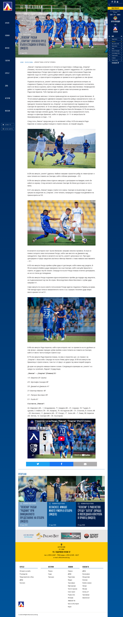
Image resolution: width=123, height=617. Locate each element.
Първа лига (71, 595)
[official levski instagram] (115, 2)
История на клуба (25, 571)
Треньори (51, 577)
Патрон (50, 571)
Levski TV (7, 124)
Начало (7, 23)
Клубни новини (87, 583)
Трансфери (71, 583)
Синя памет (71, 592)
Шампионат (86, 598)
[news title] (32, 489)
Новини (7, 35)
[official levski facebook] (112, 2)
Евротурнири (72, 586)
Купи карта (9, 129)
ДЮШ (6, 86)
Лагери (84, 586)
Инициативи (86, 577)
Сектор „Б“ (85, 592)
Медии (70, 580)
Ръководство (23, 574)
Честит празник (72, 589)
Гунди (50, 574)
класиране (115, 63)
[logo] (7, 6)
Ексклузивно (86, 574)
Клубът (7, 73)
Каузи (69, 607)
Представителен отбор (27, 577)
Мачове (7, 48)
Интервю (70, 598)
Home (22, 62)
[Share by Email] (85, 464)
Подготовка (29, 62)
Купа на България (73, 604)
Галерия (7, 61)
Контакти (22, 583)
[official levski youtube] (117, 2)
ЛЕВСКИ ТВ (71, 601)
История (7, 98)
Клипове (85, 580)
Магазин (7, 111)
